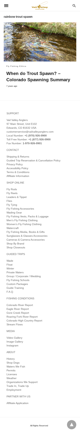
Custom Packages (17, 284)
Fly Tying (12, 204)
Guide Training (15, 287)
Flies (9, 200)
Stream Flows (15, 324)
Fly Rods (12, 189)
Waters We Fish (16, 366)
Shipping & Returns (18, 156)
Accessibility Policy (17, 168)
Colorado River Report (20, 305)
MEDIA (11, 331)
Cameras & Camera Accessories (26, 239)
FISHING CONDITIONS (20, 298)
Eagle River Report (18, 308)
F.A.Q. (10, 291)
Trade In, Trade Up (18, 385)
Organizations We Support (22, 382)
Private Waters (15, 272)
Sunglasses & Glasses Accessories (27, 235)
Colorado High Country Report (24, 320)
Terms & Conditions (18, 172)
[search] (74, 6)
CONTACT (13, 149)
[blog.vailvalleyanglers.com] (40, 5)
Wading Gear (14, 212)
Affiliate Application (17, 403)
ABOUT (11, 352)
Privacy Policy (15, 164)
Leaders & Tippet (17, 197)
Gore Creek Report (18, 312)
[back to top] (71, 424)
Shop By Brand (15, 243)
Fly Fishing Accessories (20, 208)
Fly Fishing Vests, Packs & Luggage (28, 216)
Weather (12, 378)
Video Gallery (14, 337)
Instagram (12, 345)
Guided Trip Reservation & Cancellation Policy (33, 160)
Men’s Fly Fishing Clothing (22, 220)
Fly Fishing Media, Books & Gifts (26, 231)
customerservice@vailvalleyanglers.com (30, 131)
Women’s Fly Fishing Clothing (24, 224)
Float (9, 264)
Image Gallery (15, 341)
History (11, 358)
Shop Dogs (13, 362)
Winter (10, 268)
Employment (14, 389)
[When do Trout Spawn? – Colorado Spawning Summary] (40, 41)
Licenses (12, 374)
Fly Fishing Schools (18, 280)
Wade (10, 260)
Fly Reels (12, 193)
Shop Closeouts (16, 247)
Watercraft (13, 228)
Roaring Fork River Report (22, 316)
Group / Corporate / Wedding (24, 276)
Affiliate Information (18, 175)
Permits (11, 370)
